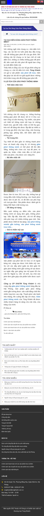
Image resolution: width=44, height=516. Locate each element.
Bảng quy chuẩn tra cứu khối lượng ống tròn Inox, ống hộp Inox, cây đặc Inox (22, 383)
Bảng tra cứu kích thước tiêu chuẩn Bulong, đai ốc (18, 388)
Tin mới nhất (8, 345)
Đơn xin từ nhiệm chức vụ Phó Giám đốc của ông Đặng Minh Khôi (22, 362)
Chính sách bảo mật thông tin (12, 322)
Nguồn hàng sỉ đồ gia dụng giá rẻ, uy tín (16, 398)
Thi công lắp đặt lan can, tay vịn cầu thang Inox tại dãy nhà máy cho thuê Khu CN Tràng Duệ (22, 393)
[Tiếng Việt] (38, 1)
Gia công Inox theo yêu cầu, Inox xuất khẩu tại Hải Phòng (18, 452)
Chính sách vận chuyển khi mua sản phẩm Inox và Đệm (20, 324)
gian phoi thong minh (11, 314)
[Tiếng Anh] (41, 1)
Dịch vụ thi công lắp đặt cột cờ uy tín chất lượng (15, 443)
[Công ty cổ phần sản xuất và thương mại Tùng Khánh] (9, 2)
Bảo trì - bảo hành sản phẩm (12, 330)
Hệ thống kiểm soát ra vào (9, 420)
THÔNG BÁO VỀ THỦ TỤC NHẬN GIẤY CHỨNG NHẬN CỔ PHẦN (21, 350)
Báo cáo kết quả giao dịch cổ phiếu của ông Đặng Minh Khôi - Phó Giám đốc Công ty (22, 371)
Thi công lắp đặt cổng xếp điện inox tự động (14, 446)
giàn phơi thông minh (21, 286)
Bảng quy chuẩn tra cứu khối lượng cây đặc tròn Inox (19, 402)
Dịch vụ (4, 438)
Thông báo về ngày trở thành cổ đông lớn (16, 367)
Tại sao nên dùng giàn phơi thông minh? (17, 28)
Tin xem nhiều (9, 378)
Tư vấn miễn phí (8, 333)
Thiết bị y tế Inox (6, 428)
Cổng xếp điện (6, 417)
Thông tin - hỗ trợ (9, 458)
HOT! (9, 310)
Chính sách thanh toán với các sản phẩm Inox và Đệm (19, 327)
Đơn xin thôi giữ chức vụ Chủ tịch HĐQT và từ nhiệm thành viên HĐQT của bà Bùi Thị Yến (22, 356)
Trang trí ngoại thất (7, 426)
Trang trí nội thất (6, 423)
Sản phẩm (5, 409)
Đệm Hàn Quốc (6, 431)
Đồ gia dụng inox (7, 414)
